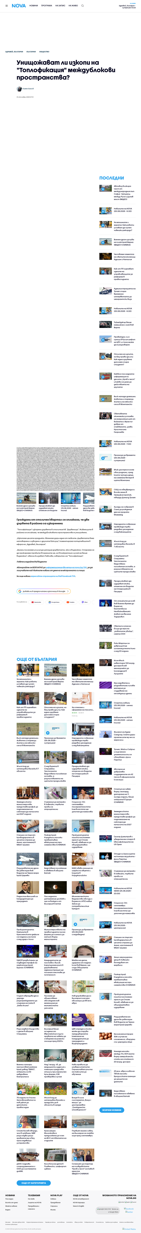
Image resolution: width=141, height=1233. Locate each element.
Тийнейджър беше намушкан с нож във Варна (124, 325)
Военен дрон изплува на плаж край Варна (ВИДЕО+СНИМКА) (54, 681)
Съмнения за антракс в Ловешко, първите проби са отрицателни (55, 805)
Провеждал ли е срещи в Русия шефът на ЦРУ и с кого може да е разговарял (124, 341)
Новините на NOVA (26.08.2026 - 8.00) (123, 309)
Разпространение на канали (34, 1222)
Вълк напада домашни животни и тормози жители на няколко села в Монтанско (27, 741)
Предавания (55, 1202)
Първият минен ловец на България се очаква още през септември (83, 1133)
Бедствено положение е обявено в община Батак (55, 870)
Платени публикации (11, 1224)
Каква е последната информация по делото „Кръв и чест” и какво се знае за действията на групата (124, 380)
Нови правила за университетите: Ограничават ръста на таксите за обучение (82, 1069)
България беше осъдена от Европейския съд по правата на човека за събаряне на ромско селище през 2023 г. (55, 1035)
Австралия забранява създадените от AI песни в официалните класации (124, 774)
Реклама (7, 1222)
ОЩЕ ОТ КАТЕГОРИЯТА (33, 1183)
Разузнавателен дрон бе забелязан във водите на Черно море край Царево (28, 871)
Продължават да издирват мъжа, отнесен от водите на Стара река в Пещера (82, 771)
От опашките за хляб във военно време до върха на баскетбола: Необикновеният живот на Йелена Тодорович (124, 609)
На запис (60, 5)
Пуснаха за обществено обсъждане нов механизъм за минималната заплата (51, 1002)
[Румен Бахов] (19, 89)
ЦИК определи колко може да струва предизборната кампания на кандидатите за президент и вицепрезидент (82, 1036)
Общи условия (78, 1222)
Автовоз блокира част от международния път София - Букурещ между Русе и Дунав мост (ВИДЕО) (124, 192)
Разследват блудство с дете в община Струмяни (28, 1031)
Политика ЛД (100, 1222)
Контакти (69, 1222)
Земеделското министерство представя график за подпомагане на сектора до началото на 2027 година (28, 808)
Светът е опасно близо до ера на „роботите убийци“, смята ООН (123, 630)
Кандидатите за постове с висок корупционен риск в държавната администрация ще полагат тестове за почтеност (54, 967)
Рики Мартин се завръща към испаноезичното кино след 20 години (124, 647)
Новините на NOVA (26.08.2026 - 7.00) (123, 442)
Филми (53, 1210)
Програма (46, 5)
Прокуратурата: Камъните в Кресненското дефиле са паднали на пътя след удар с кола (28, 934)
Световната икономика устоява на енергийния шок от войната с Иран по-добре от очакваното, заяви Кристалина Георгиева (124, 423)
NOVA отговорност (81, 1199)
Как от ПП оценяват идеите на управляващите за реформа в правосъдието (26, 712)
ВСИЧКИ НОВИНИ (111, 1110)
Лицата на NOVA (34, 1202)
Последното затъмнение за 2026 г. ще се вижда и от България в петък (55, 900)
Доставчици (61, 1222)
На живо (73, 5)
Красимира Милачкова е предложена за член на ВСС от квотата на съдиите (55, 1135)
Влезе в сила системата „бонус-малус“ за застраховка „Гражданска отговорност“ (82, 1104)
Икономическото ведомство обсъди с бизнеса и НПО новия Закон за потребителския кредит (82, 902)
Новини (33, 5)
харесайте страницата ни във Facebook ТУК (53, 576)
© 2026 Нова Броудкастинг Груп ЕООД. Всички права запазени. (23, 1229)
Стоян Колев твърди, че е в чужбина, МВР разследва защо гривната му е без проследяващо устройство (27, 1137)
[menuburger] (6, 5)
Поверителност (89, 1222)
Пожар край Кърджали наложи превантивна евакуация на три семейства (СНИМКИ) (55, 840)
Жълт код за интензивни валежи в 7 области (28, 768)
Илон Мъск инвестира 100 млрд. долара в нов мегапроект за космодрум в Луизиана (124, 667)
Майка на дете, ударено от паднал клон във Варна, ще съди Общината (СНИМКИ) (81, 965)
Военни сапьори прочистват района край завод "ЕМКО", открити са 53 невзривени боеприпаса (27, 1070)
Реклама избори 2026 (18, 1222)
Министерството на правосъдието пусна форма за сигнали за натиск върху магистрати (54, 934)
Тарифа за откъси (50, 1222)
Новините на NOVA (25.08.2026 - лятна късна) (123, 720)
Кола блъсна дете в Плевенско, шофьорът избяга (55, 1166)
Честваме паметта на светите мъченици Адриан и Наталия (82, 681)
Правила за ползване (111, 1222)
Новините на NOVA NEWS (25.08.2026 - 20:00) (123, 891)
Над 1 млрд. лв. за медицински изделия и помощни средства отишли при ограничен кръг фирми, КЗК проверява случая (55, 1070)
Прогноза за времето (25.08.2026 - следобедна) (82, 931)
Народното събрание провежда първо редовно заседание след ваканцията (83, 741)
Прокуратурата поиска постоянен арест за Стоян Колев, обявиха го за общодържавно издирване (81, 841)
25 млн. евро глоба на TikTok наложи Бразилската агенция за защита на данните (124, 1076)
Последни (9, 1199)
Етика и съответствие (126, 1222)
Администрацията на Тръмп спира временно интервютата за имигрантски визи (125, 294)
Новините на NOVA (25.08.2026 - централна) (123, 925)
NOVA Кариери (79, 1202)
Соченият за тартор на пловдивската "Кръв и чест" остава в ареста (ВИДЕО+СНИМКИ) (83, 1169)
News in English (78, 1206)
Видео (7, 1210)
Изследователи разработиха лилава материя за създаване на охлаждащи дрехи (124, 688)
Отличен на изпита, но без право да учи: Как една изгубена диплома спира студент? (55, 712)
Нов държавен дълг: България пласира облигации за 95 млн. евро (82, 999)
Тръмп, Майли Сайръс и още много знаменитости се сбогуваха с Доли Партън (124, 754)
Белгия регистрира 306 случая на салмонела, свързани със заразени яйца (124, 1038)
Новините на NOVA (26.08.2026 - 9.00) (123, 210)
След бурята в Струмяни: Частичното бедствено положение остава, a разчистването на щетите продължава (55, 773)
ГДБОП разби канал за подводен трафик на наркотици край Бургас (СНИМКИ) (27, 964)
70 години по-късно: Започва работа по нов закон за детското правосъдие (26, 1102)
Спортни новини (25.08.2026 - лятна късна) (123, 705)
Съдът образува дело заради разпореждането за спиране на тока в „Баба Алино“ (28, 1000)
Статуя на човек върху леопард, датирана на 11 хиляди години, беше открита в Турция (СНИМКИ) (124, 795)
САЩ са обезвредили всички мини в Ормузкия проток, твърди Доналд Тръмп (125, 493)
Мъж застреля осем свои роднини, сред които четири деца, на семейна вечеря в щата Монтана (124, 475)
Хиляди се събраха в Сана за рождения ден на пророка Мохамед (124, 511)
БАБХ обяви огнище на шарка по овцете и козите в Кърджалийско (82, 871)
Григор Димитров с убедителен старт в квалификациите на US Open (124, 840)
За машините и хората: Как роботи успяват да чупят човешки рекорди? (27, 682)
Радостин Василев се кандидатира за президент (27, 898)
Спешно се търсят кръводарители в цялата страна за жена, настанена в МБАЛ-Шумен (26, 840)
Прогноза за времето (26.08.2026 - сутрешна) (55, 740)
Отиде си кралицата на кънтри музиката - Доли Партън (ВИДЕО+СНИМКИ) (125, 858)
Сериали (54, 1206)
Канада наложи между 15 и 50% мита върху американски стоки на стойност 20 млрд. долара (124, 1056)
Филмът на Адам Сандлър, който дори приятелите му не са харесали (124, 736)
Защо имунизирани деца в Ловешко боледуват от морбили (123, 961)
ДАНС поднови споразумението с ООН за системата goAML (26, 1167)
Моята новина (11, 1206)
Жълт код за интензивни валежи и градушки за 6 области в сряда (54, 1101)
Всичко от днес (11, 1202)
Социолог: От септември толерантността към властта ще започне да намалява (82, 807)
